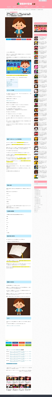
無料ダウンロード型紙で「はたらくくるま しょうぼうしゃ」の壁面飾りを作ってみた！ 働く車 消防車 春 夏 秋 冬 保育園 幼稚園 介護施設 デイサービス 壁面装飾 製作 (42, 134)
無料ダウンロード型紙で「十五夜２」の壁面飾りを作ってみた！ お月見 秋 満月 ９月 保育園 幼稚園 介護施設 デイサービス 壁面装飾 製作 (42, 167)
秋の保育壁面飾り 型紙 (37, 193)
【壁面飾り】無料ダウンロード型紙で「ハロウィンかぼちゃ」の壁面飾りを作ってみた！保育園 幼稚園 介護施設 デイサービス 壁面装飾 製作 (42, 114)
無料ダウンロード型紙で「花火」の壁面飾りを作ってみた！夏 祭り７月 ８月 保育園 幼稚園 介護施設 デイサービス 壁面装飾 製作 (42, 95)
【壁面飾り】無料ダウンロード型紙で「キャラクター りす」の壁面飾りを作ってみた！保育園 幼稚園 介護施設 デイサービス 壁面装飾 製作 (42, 138)
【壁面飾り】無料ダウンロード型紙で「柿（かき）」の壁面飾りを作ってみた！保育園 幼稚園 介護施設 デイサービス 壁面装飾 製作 (42, 143)
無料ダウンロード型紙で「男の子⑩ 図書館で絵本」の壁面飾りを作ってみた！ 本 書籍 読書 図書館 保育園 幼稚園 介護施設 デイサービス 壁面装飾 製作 (20, 352)
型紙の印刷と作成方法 (9, 84)
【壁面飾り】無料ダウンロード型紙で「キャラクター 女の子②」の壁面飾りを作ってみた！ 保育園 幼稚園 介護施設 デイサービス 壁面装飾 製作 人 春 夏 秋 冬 (18, 370)
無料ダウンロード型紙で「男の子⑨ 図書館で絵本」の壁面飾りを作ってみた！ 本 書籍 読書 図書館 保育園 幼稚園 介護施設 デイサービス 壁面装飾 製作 (20, 356)
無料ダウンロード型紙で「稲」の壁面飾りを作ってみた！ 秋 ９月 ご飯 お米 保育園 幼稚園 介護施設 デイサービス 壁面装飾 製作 (42, 100)
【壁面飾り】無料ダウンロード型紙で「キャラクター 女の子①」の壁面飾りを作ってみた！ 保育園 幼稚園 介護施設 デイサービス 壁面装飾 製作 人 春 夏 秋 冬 (19, 368)
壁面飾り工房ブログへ (32, 7)
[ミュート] (45, 31)
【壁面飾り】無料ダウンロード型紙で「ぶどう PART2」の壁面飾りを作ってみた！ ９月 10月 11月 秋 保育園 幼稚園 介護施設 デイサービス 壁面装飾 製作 (42, 72)
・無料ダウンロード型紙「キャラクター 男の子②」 (13, 325)
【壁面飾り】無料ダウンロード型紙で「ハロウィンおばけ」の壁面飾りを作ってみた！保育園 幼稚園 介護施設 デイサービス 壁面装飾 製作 (42, 128)
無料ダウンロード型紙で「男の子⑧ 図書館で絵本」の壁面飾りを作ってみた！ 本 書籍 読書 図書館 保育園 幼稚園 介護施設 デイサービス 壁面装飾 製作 (20, 361)
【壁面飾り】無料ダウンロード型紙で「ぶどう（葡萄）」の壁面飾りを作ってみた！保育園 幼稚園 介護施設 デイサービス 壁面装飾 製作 (42, 66)
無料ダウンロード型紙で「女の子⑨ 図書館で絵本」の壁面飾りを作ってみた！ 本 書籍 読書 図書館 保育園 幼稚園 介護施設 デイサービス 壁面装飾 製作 (20, 358)
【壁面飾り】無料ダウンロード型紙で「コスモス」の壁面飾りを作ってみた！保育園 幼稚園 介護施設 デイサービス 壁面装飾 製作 (42, 47)
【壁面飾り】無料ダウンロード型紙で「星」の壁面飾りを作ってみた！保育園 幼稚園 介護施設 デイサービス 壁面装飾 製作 (42, 162)
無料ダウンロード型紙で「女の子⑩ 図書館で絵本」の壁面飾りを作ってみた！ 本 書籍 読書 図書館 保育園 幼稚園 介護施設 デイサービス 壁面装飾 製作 (20, 354)
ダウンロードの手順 (9, 81)
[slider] (40, 31)
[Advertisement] (13, 45)
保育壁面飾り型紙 (9, 7)
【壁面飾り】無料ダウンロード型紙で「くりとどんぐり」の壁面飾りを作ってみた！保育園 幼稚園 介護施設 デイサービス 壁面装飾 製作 (42, 81)
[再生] (34, 31)
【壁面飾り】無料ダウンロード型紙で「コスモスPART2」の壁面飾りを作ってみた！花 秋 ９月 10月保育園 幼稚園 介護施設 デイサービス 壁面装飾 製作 (42, 105)
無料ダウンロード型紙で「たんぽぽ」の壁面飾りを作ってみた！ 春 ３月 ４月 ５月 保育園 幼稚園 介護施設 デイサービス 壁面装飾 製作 (42, 176)
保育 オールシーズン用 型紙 (11, 349)
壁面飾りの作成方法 (9, 85)
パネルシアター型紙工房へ (26, 7)
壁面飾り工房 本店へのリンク (10, 100)
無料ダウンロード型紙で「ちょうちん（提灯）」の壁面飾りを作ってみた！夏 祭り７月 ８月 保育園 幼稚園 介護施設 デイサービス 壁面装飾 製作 (42, 62)
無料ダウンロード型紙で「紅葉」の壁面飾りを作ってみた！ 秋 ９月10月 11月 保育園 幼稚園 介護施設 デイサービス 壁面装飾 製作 (42, 109)
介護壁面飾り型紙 (14, 7)
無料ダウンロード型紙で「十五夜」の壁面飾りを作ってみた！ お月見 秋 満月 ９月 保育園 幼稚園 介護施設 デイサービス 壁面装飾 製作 (42, 42)
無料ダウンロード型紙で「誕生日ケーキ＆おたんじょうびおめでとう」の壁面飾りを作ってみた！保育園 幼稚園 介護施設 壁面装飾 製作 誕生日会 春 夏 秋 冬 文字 (42, 124)
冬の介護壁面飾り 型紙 (37, 203)
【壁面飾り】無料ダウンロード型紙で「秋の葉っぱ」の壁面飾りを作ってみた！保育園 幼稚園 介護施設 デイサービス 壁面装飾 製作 (42, 52)
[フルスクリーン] (46, 31)
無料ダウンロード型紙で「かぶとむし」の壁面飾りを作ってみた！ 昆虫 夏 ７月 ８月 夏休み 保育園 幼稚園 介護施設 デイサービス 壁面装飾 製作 (42, 171)
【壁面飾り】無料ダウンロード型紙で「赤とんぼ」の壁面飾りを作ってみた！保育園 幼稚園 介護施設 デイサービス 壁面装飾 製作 (42, 38)
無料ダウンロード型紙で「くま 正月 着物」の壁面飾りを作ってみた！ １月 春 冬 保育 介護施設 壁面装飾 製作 (42, 157)
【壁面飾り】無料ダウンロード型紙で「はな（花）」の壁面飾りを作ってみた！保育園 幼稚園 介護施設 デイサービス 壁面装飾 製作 (42, 56)
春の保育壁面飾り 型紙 (37, 190)
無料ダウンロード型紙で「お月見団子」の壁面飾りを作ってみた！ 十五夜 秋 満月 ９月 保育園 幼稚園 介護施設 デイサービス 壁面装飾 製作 (42, 86)
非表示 (13, 79)
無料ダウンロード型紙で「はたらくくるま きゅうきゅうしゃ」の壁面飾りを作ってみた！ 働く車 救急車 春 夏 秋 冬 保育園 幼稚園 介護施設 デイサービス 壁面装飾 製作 (42, 153)
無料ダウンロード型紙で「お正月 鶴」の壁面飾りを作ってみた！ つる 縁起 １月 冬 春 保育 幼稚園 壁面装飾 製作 (42, 147)
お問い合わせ (43, 7)
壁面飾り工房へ (37, 7)
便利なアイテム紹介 (20, 7)
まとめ (7, 86)
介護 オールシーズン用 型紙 (38, 204)
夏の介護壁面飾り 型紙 (37, 200)
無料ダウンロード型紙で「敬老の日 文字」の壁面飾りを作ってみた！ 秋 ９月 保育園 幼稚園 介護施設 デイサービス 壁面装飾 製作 (42, 119)
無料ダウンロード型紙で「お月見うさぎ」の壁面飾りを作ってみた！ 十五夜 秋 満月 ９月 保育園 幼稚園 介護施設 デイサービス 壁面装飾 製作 (42, 90)
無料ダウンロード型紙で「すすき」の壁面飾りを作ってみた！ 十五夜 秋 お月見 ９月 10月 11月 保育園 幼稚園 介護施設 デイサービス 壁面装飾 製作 (42, 77)
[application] (40, 28)
